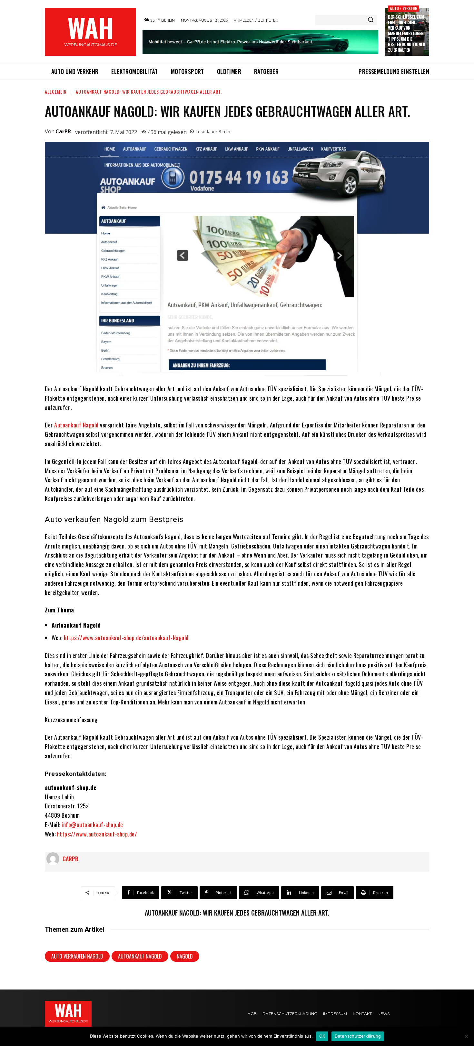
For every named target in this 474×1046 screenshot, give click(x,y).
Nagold (185, 956)
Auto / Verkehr (403, 8)
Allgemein (55, 91)
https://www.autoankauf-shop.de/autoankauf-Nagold (126, 637)
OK (322, 1036)
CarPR (63, 131)
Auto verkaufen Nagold (77, 956)
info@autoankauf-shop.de (92, 824)
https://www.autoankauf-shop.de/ (97, 834)
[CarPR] (54, 858)
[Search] (370, 20)
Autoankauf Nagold (76, 425)
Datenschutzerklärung (358, 1036)
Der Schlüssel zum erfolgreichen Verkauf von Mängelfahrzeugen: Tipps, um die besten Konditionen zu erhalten (406, 33)
